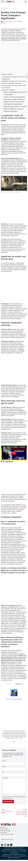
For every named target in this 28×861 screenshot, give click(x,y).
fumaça (22, 329)
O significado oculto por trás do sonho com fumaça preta (15, 78)
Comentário (5, 777)
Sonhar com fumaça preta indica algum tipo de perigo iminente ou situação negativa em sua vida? (14, 99)
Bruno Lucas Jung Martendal (9, 21)
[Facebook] (14, 742)
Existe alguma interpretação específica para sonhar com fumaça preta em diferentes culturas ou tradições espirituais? (15, 107)
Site (3, 772)
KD (1, 8)
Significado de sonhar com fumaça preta (14, 81)
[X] (11, 845)
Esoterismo (5, 8)
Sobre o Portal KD (4, 829)
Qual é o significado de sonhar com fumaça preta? (15, 93)
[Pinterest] (8, 845)
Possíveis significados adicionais (11, 83)
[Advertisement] (14, 59)
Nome (4, 760)
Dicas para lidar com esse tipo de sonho (14, 85)
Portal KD (20, 509)
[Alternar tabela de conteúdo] (26, 74)
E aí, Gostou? (6, 87)
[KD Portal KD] (10, 1)
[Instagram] (5, 845)
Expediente (2, 827)
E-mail (4, 766)
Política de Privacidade (5, 830)
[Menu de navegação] (2, 1)
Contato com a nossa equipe (6, 834)
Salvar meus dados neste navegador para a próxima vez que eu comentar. (14, 797)
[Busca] (25, 1)
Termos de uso (3, 832)
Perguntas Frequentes (8, 90)
